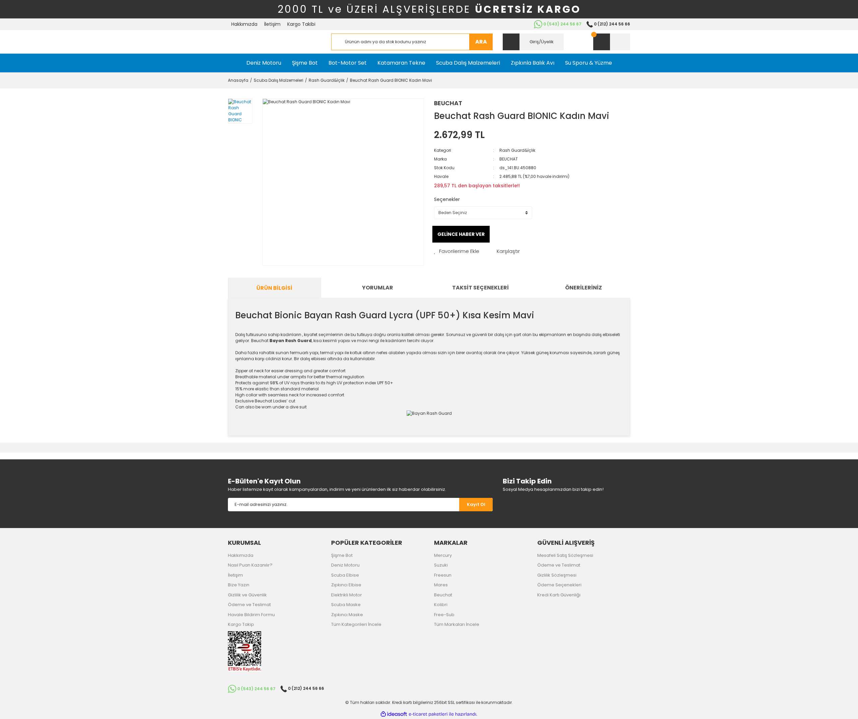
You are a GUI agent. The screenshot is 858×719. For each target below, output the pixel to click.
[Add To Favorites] (456, 251)
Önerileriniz (583, 287)
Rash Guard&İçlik (517, 150)
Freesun (442, 575)
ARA (481, 42)
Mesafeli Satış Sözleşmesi (565, 555)
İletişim (272, 24)
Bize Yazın (238, 585)
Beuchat (443, 595)
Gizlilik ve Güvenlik (247, 595)
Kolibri (440, 604)
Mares (441, 585)
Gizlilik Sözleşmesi (556, 575)
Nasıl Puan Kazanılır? (250, 565)
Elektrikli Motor (346, 595)
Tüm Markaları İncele (456, 624)
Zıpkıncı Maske (347, 614)
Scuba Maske (346, 604)
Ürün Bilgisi (274, 288)
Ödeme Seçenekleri (559, 585)
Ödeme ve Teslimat (249, 604)
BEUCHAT (448, 103)
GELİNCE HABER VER (461, 234)
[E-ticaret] (428, 714)
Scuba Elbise (345, 575)
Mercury (443, 555)
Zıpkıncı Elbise (346, 585)
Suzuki (441, 565)
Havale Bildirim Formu (251, 614)
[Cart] (611, 42)
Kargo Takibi (301, 24)
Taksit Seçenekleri (480, 287)
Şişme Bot (342, 555)
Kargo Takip (241, 624)
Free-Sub (444, 614)
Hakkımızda (244, 24)
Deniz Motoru (345, 565)
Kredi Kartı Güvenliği (558, 595)
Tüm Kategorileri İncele (356, 624)
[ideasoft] (393, 714)
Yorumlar (377, 287)
